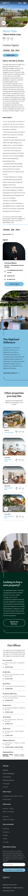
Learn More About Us (10, 373)
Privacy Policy (13, 885)
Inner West (6, 684)
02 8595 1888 (8, 689)
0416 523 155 (11, 276)
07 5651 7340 (9, 735)
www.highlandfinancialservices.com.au (15, 224)
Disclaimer (5, 885)
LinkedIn (5, 835)
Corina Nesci (10, 263)
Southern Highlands (10, 693)
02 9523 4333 (9, 667)
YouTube (5, 842)
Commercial (7, 777)
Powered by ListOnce (8, 891)
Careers (5, 787)
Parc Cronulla (7, 660)
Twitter (5, 839)
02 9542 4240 (9, 712)
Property (5, 770)
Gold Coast (6, 729)
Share (17, 50)
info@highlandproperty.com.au (13, 796)
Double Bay (6, 672)
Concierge (6, 783)
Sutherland (7, 705)
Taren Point (7, 717)
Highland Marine (9, 740)
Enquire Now (11, 55)
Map (12, 50)
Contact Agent (14, 284)
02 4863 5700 (11, 279)
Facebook (6, 829)
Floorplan (6, 50)
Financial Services (8, 780)
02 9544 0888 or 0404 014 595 (14, 747)
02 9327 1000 (9, 679)
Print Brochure (7, 234)
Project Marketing (8, 773)
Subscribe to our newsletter (14, 870)
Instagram (6, 832)
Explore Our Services (14, 623)
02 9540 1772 (9, 724)
